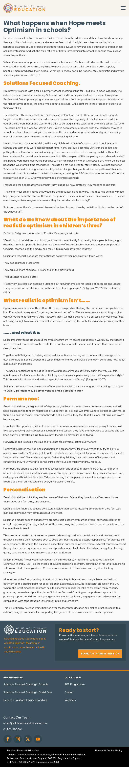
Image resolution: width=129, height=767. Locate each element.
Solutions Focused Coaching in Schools (25, 684)
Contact (68, 692)
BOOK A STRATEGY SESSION (100, 653)
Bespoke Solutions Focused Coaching (25, 700)
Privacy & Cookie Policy (108, 750)
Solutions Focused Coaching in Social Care (27, 692)
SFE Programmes (74, 684)
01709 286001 (13, 729)
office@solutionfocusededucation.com (25, 723)
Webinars (70, 700)
